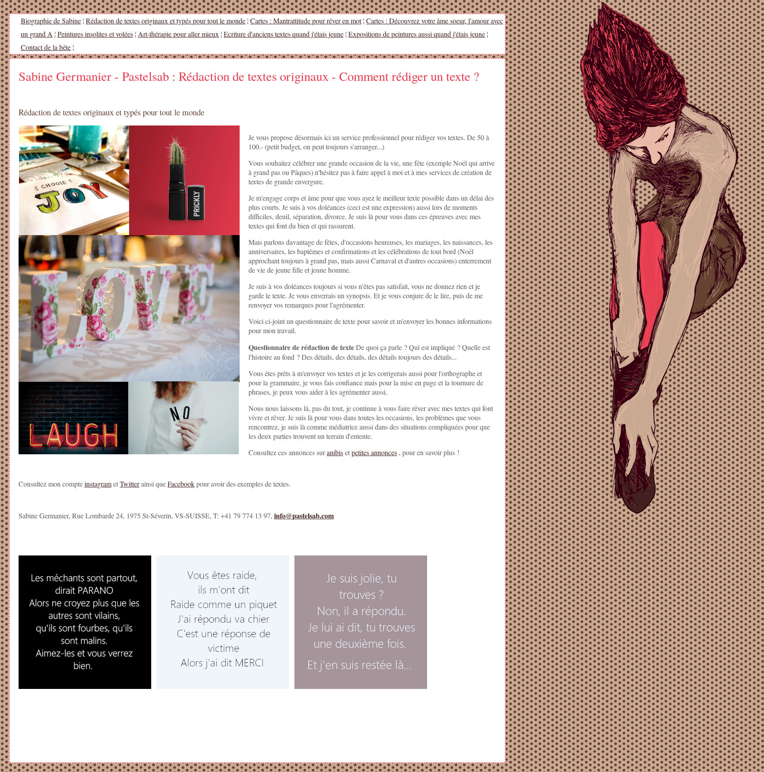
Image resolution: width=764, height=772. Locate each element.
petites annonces (374, 452)
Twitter (129, 483)
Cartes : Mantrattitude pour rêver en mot (305, 20)
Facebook (181, 483)
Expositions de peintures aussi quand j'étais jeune (416, 33)
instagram (97, 483)
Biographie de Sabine (51, 20)
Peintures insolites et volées (95, 33)
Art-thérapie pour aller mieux (178, 33)
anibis (335, 452)
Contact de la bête (46, 47)
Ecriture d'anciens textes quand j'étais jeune (284, 33)
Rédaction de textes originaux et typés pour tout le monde (165, 20)
